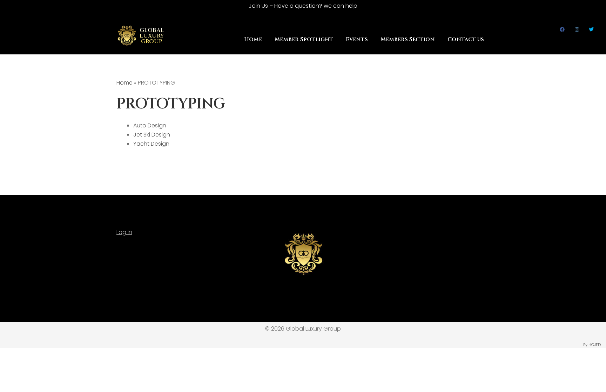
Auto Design (149, 125)
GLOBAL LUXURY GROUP (152, 35)
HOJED (594, 344)
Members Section (408, 39)
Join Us (258, 6)
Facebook (562, 29)
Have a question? (315, 6)
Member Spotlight (304, 39)
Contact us (465, 39)
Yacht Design (151, 144)
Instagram (577, 29)
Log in (124, 232)
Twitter (591, 29)
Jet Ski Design (151, 135)
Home (253, 39)
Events (357, 39)
